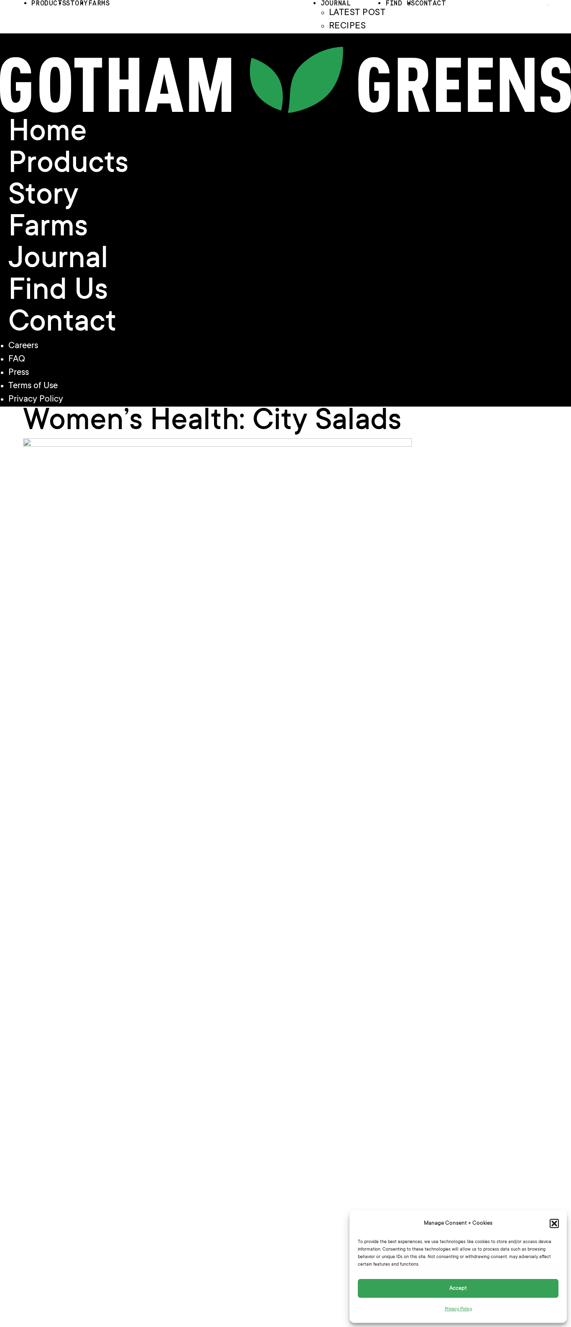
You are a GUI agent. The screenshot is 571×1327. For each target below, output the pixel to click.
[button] (554, 1223)
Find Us (58, 292)
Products (68, 165)
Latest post (357, 13)
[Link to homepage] (285, 111)
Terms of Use (33, 386)
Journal (58, 260)
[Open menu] (547, 5)
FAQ (16, 359)
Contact (62, 324)
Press (18, 373)
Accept (458, 1288)
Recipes (347, 26)
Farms (48, 228)
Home (47, 133)
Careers (23, 346)
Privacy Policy (458, 1309)
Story (43, 197)
